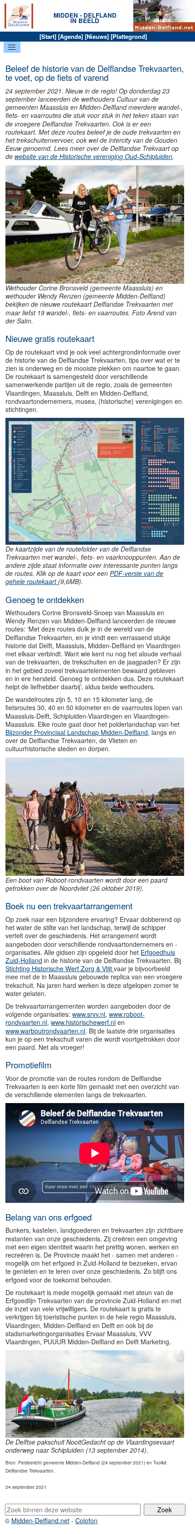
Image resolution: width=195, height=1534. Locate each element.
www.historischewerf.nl (83, 1022)
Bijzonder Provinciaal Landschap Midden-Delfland (76, 732)
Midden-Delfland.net (40, 1520)
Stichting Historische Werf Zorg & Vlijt (59, 968)
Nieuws (97, 36)
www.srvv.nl (88, 1014)
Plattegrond (128, 36)
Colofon (86, 1520)
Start (47, 36)
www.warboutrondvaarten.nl (45, 1030)
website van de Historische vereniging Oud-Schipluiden (93, 156)
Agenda (70, 36)
